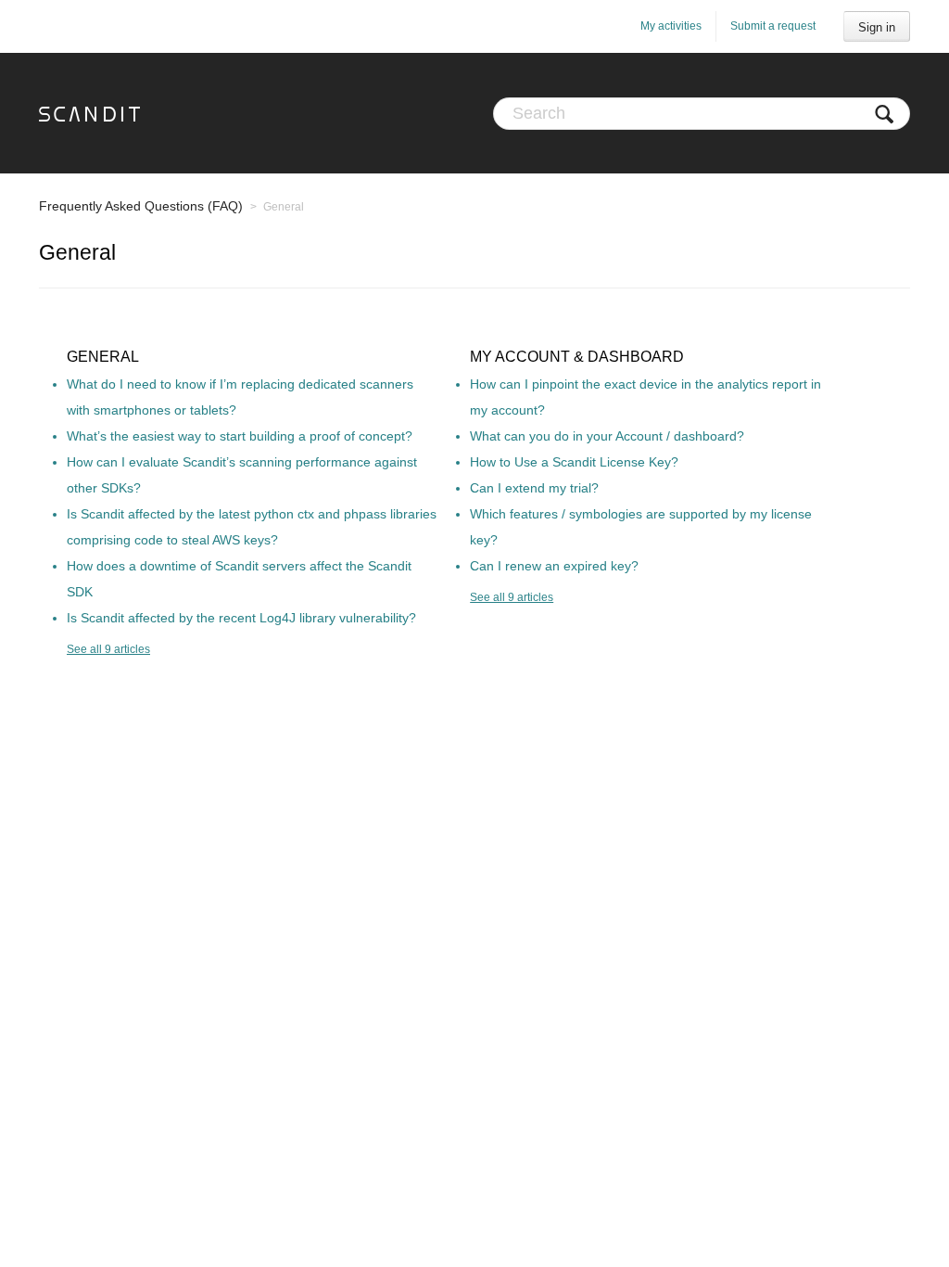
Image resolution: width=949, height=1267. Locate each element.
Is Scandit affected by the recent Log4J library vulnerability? (241, 617)
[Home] (89, 113)
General (103, 357)
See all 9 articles (108, 649)
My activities (671, 25)
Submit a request (773, 25)
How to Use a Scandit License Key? (574, 461)
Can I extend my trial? (534, 487)
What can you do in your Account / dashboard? (607, 436)
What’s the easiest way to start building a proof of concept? (239, 436)
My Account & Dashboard (577, 357)
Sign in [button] (876, 27)
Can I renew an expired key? (554, 565)
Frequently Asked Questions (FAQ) (141, 205)
